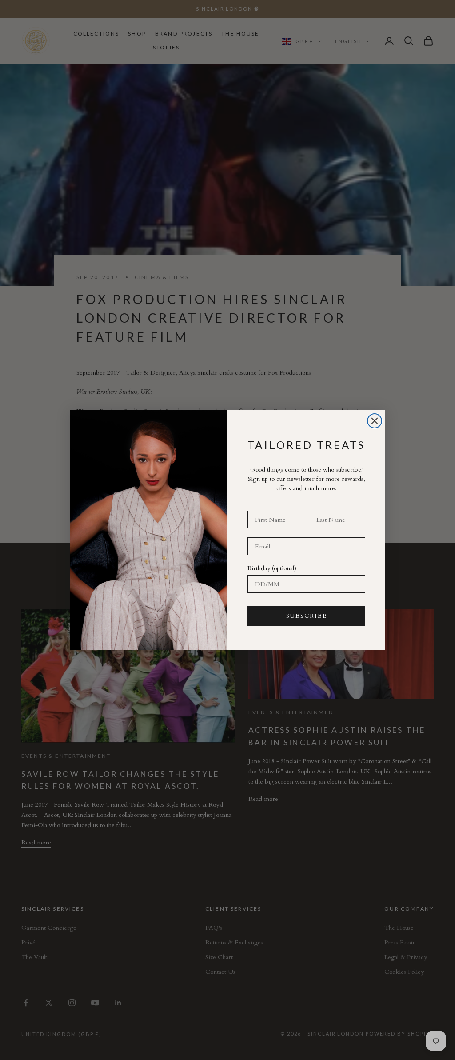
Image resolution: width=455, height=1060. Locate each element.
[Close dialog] (374, 421)
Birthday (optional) (271, 568)
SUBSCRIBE (306, 616)
